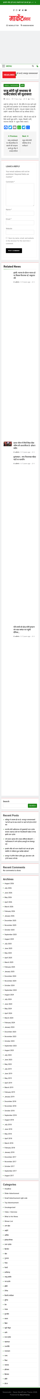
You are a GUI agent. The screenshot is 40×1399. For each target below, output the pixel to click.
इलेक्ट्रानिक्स (9, 1240)
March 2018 (9, 1143)
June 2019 (8, 1074)
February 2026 (10, 911)
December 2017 (10, 1157)
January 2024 (9, 1027)
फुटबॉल (7, 1314)
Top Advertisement (12, 1203)
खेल (6, 1254)
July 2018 (8, 1125)
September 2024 (11, 990)
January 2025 (9, 972)
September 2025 (11, 935)
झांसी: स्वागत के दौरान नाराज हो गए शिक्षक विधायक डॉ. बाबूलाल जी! (24, 275)
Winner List (9, 1221)
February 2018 (10, 1148)
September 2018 (11, 1115)
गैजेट (6, 1263)
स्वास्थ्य (7, 1365)
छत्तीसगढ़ (7, 1272)
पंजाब (6, 1309)
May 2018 (8, 1134)
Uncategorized (10, 1207)
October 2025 (9, 930)
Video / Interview (11, 85)
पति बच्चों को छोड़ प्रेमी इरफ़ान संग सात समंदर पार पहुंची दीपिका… (24, 629)
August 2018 (9, 1120)
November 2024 (10, 981)
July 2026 (8, 888)
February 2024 (10, 1023)
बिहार (6, 1323)
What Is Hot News (11, 1217)
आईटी (6, 1231)
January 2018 (9, 1152)
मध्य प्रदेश (8, 1337)
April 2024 (8, 1013)
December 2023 (10, 1032)
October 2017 (9, 1166)
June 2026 (8, 893)
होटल (6, 1384)
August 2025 (9, 939)
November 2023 (10, 1036)
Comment (10, 182)
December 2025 (10, 921)
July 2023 (8, 1055)
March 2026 (9, 907)
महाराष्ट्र (7, 1342)
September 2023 (11, 1046)
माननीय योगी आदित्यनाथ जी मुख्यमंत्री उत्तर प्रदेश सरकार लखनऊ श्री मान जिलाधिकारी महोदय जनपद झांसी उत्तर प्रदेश (20, 831)
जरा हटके (7, 1281)
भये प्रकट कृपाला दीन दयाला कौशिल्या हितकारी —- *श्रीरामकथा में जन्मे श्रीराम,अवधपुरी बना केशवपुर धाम (20, 841)
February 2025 (10, 967)
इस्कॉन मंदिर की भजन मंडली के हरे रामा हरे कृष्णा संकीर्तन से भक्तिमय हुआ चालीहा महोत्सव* (17, 2)
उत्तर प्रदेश (8, 1244)
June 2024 (8, 1004)
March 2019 (9, 1087)
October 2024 (9, 985)
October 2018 (9, 1111)
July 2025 (8, 944)
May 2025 (8, 953)
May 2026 (8, 897)
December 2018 (10, 1101)
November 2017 (10, 1162)
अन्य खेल (7, 1226)
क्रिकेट (7, 1249)
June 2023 (8, 1060)
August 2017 (9, 1176)
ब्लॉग (6, 1333)
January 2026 (9, 916)
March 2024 (9, 1018)
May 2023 (8, 1064)
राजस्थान (7, 1351)
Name (9, 210)
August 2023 (9, 1050)
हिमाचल (7, 1374)
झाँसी (22, 85)
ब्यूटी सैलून (8, 1328)
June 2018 (8, 1129)
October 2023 (9, 1041)
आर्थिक (7, 1235)
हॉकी (6, 1379)
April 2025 (8, 958)
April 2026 (8, 902)
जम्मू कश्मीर (8, 1277)
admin (8, 99)
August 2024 (9, 995)
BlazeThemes (25, 1395)
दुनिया (6, 1300)
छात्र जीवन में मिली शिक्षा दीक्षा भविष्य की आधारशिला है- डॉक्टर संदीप (24, 445)
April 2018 (8, 1138)
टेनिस (6, 1291)
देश (6, 1305)
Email (9, 219)
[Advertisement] (20, 47)
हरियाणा (7, 1370)
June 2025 (8, 948)
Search (6, 801)
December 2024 (10, 976)
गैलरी (6, 1268)
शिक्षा (6, 1360)
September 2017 (11, 1171)
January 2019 (9, 1097)
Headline (8, 1189)
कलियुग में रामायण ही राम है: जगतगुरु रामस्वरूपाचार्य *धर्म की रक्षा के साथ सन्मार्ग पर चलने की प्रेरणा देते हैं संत (20, 822)
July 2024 (8, 999)
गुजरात (7, 1258)
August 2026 (9, 883)
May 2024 (8, 1009)
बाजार (6, 1319)
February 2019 (10, 1092)
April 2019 (8, 1083)
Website (9, 229)
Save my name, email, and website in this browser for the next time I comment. (20, 241)
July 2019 (8, 1069)
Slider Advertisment (12, 1193)
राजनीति (7, 1346)
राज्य (6, 1356)
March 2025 (9, 962)
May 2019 (8, 1078)
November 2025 (10, 925)
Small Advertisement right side (16, 1198)
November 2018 (10, 1106)
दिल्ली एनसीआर (9, 1295)
